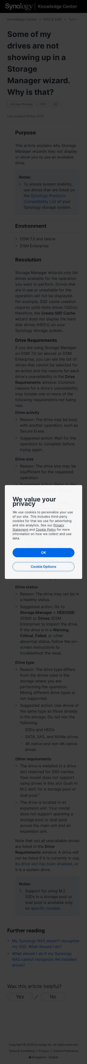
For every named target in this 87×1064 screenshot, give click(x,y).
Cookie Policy (46, 529)
